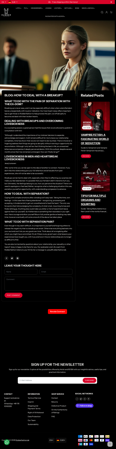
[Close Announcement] (111, 2)
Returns (54, 402)
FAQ (53, 416)
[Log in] (107, 12)
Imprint (31, 402)
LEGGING (48, 8)
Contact (54, 398)
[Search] (102, 12)
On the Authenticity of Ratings (59, 411)
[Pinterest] (17, 258)
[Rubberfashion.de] (6, 12)
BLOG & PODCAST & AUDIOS (54, 16)
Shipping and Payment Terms (34, 407)
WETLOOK (67, 8)
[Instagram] (85, 399)
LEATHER (57, 8)
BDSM (77, 8)
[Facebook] (6, 258)
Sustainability (33, 424)
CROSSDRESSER (36, 8)
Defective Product (58, 406)
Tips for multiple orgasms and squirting (93, 200)
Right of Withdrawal (36, 412)
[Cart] (111, 12)
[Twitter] (12, 258)
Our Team (32, 420)
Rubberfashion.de (22, 440)
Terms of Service (34, 398)
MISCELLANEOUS (88, 8)
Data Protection (34, 416)
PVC (25, 8)
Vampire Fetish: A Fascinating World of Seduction (95, 139)
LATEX (18, 8)
